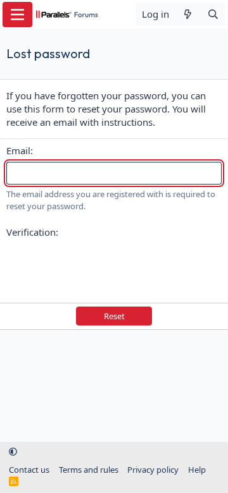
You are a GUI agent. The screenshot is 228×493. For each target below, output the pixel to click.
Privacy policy (153, 469)
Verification (31, 232)
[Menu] (17, 14)
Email (18, 150)
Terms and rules (88, 469)
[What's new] (187, 14)
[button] (13, 451)
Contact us (29, 469)
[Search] (213, 14)
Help (197, 469)
